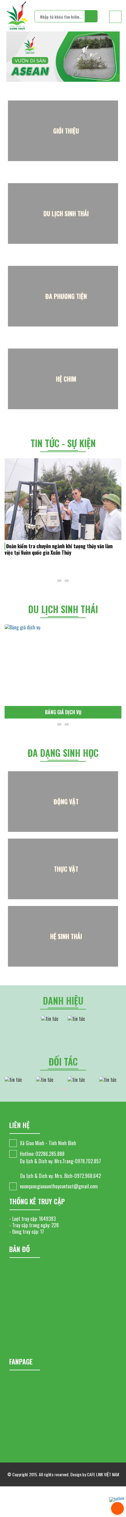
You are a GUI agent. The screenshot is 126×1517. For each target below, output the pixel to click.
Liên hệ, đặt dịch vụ (68, 712)
